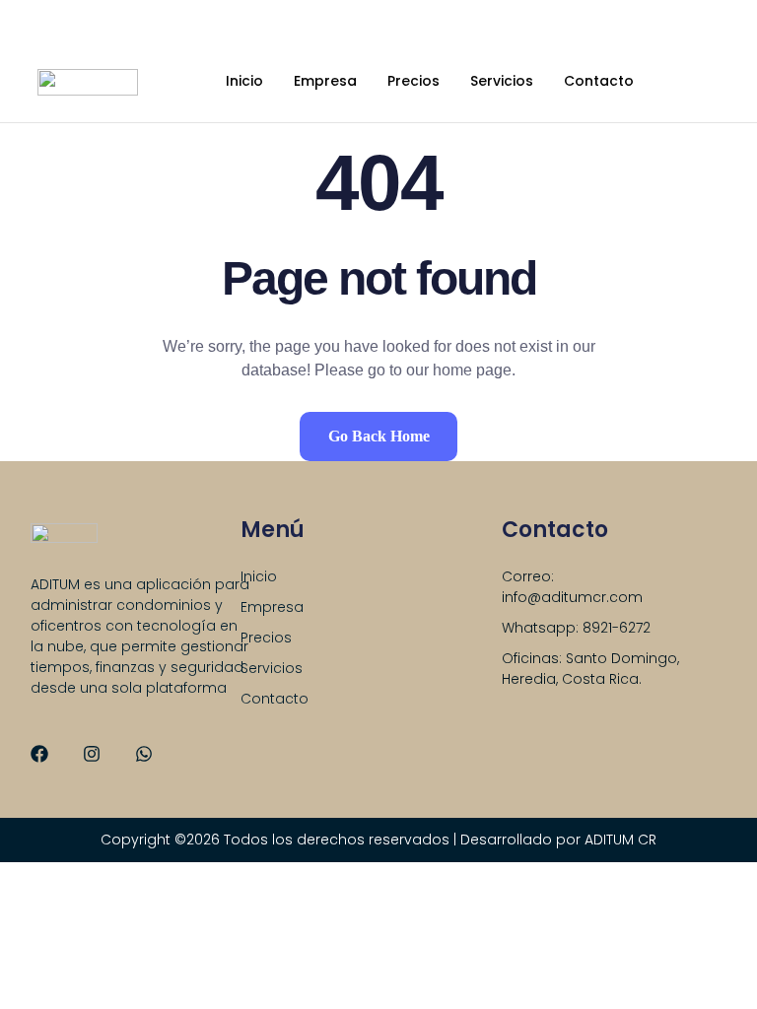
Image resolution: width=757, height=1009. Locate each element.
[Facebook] (39, 754)
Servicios (501, 81)
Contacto (599, 81)
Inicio (244, 81)
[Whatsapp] (144, 754)
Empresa (325, 81)
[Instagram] (92, 754)
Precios (413, 81)
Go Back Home (379, 436)
